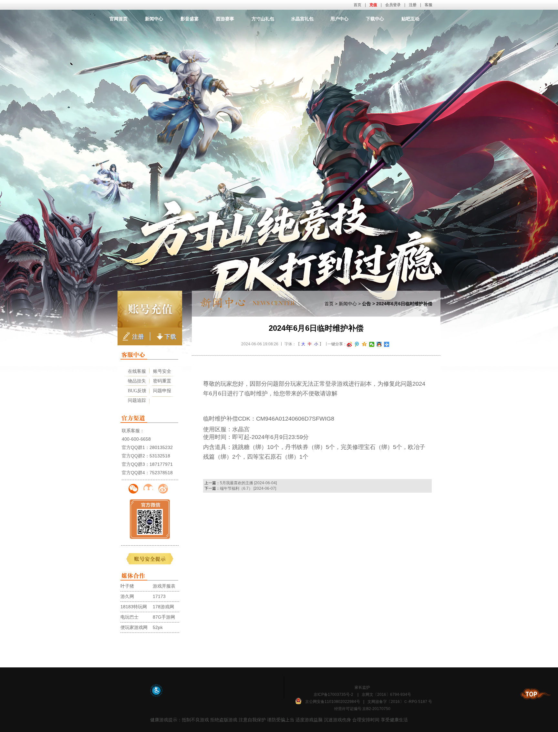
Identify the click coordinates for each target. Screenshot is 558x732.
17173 (159, 596)
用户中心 (339, 18)
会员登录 (393, 5)
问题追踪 (137, 400)
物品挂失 (137, 381)
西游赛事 (225, 18)
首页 (357, 5)
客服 (428, 5)
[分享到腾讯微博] (357, 344)
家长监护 (362, 687)
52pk (158, 627)
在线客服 (137, 371)
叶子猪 (127, 586)
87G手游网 (164, 617)
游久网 (127, 596)
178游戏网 (163, 606)
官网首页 (118, 18)
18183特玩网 (133, 606)
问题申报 (162, 390)
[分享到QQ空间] (364, 344)
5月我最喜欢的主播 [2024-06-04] (248, 483)
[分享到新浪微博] (349, 344)
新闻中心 (154, 18)
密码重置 (162, 381)
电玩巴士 (129, 617)
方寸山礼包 (263, 18)
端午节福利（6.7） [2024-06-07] (248, 488)
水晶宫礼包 (302, 18)
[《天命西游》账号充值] (150, 309)
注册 (413, 5)
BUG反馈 (137, 390)
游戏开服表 (164, 586)
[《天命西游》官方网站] (279, 34)
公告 (366, 303)
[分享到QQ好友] (379, 344)
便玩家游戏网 (134, 627)
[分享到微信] (372, 344)
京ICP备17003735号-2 (333, 694)
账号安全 (162, 371)
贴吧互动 (410, 18)
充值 (373, 5)
